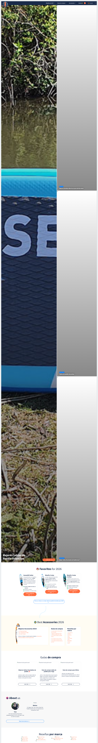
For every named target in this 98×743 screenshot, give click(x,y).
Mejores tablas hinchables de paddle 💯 (27, 670)
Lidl (68, 636)
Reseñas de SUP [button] (50, 3)
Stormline (69, 640)
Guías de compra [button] (61, 3)
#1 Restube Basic (23, 631)
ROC (69, 639)
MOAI (69, 637)
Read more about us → (24, 721)
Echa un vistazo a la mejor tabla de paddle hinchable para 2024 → (49, 601)
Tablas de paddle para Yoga (56, 634)
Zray (69, 643)
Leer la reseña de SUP (30, 594)
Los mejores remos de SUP (56, 638)
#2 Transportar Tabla (23, 632)
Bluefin (69, 633)
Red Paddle (70, 638)
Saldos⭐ (80, 3)
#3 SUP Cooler (22, 634)
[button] (85, 3)
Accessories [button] (72, 3)
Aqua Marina (70, 632)
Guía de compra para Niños (71, 670)
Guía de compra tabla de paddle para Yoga (49, 670)
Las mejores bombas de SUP (57, 639)
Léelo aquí (48, 559)
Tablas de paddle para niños (57, 633)
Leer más (26, 684)
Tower (69, 642)
